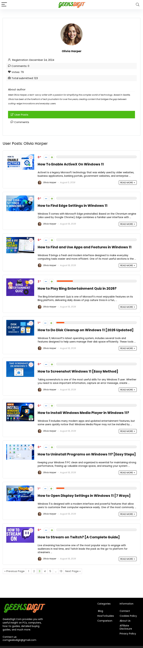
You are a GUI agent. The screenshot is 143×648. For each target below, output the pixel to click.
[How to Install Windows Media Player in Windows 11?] (20, 404)
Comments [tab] (21, 122)
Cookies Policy (128, 616)
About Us (125, 620)
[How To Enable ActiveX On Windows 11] (20, 156)
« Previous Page (14, 571)
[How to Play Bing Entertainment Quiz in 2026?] (20, 280)
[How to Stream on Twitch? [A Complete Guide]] (20, 529)
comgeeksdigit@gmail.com (19, 640)
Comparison (104, 620)
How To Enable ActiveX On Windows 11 (71, 164)
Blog (100, 611)
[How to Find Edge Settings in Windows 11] (20, 197)
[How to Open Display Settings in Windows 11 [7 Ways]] (20, 487)
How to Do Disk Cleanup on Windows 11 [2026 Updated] (86, 330)
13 (61, 571)
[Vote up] (52, 157)
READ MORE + (127, 182)
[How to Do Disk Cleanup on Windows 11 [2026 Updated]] (20, 322)
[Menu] (4, 4)
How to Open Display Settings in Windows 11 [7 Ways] (84, 495)
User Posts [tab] (21, 114)
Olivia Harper (49, 182)
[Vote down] (46, 157)
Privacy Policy (128, 633)
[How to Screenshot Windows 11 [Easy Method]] (20, 363)
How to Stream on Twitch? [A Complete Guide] (79, 537)
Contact (125, 611)
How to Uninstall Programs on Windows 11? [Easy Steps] (87, 454)
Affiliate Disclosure (126, 627)
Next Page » (73, 571)
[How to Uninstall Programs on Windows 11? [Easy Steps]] (20, 446)
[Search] (137, 4)
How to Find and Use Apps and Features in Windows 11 (84, 247)
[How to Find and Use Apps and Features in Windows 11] (20, 239)
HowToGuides (105, 616)
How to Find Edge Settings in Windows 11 (72, 205)
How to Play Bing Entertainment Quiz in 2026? (77, 288)
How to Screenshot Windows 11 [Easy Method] (78, 371)
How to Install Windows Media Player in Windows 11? (83, 412)
